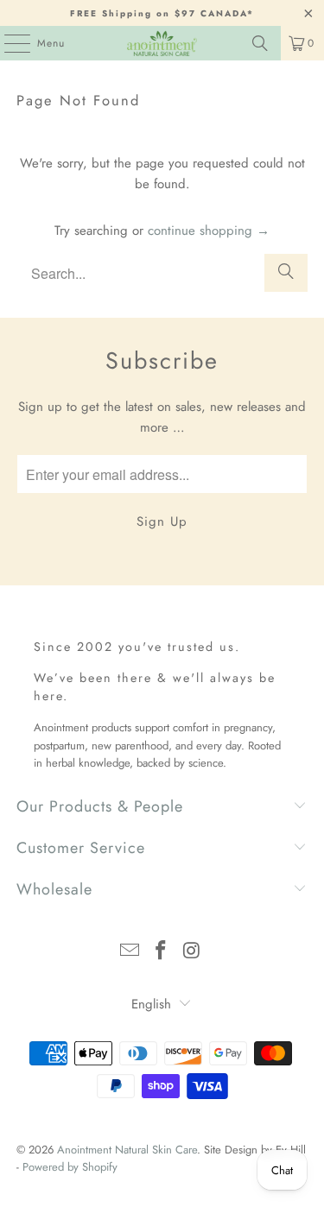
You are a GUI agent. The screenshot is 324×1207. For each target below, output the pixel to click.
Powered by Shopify (70, 1167)
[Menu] (8, 43)
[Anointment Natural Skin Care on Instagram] (192, 952)
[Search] (260, 43)
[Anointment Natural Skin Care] (162, 43)
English (151, 1004)
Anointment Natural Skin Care (127, 1149)
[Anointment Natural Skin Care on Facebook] (162, 952)
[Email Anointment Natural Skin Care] (130, 952)
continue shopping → (209, 230)
